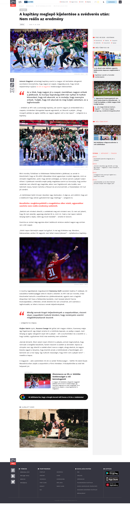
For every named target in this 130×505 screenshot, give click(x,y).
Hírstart (42, 475)
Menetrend (98, 40)
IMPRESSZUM (80, 479)
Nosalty (42, 486)
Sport (23, 10)
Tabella (106, 40)
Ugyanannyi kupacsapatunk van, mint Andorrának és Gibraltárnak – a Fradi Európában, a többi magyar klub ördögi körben (107, 101)
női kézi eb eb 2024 (61, 6)
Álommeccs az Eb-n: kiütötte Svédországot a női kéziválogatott (66, 376)
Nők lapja (60, 482)
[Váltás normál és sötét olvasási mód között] (104, 2)
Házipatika (60, 472)
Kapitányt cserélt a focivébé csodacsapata (104, 76)
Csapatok (114, 40)
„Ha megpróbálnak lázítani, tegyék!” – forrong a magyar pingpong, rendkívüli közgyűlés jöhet (107, 109)
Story (58, 475)
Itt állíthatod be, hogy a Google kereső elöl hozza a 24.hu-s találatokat (55, 397)
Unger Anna (74, 2)
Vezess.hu (43, 479)
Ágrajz (114, 43)
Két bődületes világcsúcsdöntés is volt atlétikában (106, 143)
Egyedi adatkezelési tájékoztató (87, 486)
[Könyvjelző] (12, 90)
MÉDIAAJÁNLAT (81, 493)
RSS (78, 472)
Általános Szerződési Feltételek (87, 489)
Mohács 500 (64, 2)
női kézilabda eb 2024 (44, 6)
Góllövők (98, 43)
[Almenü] (20, 2)
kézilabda (31, 6)
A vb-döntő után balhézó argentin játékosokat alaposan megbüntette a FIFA (107, 70)
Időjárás (88, 2)
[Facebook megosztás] (12, 80)
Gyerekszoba (61, 479)
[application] (53, 428)
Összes (114, 153)
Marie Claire (60, 486)
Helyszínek (106, 43)
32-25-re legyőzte (43, 87)
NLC (41, 489)
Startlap (42, 472)
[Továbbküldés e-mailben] (12, 85)
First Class (43, 482)
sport (22, 6)
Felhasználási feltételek (85, 482)
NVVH (81, 2)
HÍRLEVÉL (79, 475)
